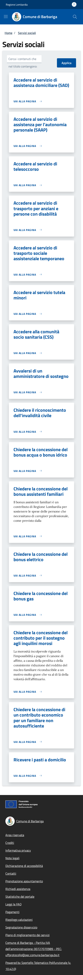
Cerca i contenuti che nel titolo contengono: (22, 63)
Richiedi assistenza (17, 889)
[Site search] (75, 16)
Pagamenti (12, 912)
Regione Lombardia (17, 4)
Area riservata (14, 835)
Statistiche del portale (19, 896)
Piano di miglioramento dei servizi (27, 935)
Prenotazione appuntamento (24, 881)
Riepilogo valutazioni (19, 919)
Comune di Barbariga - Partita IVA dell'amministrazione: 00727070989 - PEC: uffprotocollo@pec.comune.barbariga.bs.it (33, 948)
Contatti (10, 873)
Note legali (12, 858)
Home (8, 33)
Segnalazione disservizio (21, 927)
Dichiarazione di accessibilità (24, 865)
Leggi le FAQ (13, 904)
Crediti (9, 842)
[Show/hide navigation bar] (5, 16)
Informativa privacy (18, 850)
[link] (29, 101)
